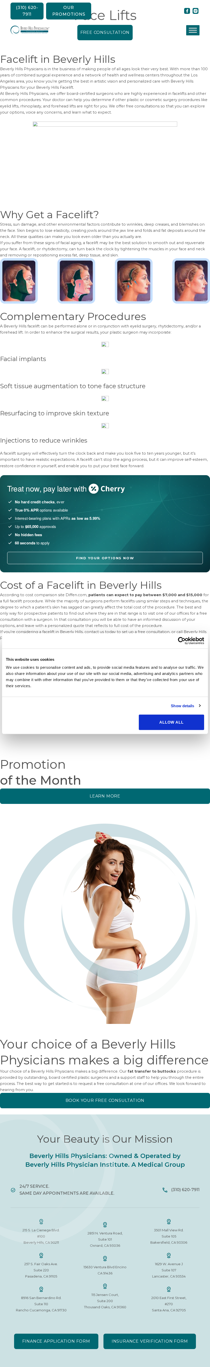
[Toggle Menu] (193, 30)
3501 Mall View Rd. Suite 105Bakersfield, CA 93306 (168, 1236)
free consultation (113, 1083)
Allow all (171, 722)
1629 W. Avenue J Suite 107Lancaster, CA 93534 (169, 1270)
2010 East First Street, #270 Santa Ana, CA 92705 (168, 1304)
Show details (182, 705)
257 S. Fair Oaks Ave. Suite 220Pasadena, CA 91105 (41, 1270)
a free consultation (152, 632)
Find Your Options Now (105, 558)
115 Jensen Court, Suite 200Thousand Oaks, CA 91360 (105, 1301)
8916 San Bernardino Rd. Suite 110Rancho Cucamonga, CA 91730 (41, 1304)
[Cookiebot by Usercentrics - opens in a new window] (181, 640)
